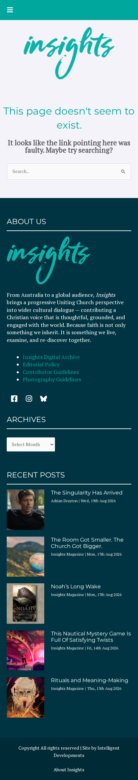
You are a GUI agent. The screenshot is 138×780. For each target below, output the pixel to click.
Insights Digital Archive (51, 357)
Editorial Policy (42, 364)
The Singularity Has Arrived (87, 493)
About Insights (69, 770)
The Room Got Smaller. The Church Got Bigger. (87, 543)
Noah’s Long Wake (76, 586)
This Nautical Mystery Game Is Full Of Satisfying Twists (91, 636)
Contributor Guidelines (51, 372)
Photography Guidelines (52, 379)
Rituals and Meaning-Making (89, 680)
